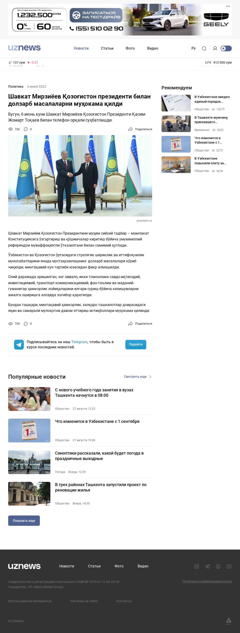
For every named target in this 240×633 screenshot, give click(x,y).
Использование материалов (30, 601)
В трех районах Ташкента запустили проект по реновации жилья (100, 487)
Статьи (107, 48)
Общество (62, 408)
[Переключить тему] (226, 48)
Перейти (135, 344)
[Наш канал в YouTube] (229, 566)
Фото (130, 48)
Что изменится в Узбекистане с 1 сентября (97, 421)
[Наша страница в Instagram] (196, 566)
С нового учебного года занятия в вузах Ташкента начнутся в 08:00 (94, 392)
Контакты (124, 601)
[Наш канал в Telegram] (207, 566)
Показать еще (24, 521)
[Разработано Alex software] (229, 621)
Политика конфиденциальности (207, 581)
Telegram (79, 342)
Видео (152, 48)
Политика (15, 86)
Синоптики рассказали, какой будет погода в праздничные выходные (99, 456)
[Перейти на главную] (24, 48)
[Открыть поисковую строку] (206, 48)
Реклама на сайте (84, 601)
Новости (81, 48)
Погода (60, 472)
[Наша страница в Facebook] (218, 566)
